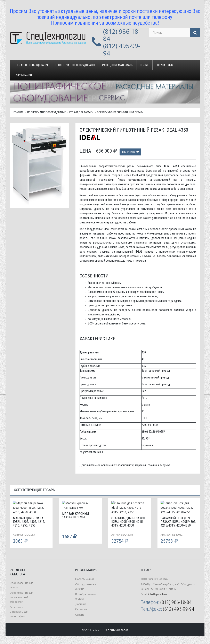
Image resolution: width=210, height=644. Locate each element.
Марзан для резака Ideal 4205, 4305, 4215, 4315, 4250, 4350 (29, 521)
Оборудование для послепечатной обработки (21, 597)
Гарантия (81, 609)
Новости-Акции (84, 579)
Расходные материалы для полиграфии (19, 611)
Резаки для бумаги (81, 112)
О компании (24, 75)
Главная (19, 112)
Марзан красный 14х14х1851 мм (75, 515)
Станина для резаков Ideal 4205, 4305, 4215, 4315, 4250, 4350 (128, 521)
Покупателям (164, 65)
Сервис (144, 65)
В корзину (129, 152)
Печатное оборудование (32, 65)
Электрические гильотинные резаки (120, 112)
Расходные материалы (118, 65)
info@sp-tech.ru (157, 594)
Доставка (80, 604)
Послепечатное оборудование (75, 65)
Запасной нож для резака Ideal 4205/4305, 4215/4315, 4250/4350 (178, 521)
